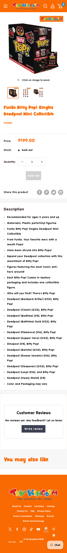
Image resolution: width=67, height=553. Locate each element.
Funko (8, 122)
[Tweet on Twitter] (53, 192)
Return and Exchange (33, 521)
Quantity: (10, 161)
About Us (16, 506)
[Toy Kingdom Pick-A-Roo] (12, 541)
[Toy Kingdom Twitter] (10, 528)
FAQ (32, 511)
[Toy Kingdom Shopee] (53, 535)
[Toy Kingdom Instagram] (24, 528)
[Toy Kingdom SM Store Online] (46, 529)
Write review (33, 428)
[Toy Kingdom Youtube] (38, 528)
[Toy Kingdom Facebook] (17, 528)
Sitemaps (39, 516)
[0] (60, 6)
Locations (39, 506)
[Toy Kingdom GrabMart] (21, 541)
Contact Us (22, 511)
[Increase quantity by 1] (42, 162)
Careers (28, 506)
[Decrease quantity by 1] (22, 162)
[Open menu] (5, 6)
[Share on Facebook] (39, 192)
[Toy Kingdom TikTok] (31, 528)
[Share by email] (60, 192)
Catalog (51, 506)
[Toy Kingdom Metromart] (53, 528)
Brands (50, 516)
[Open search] (45, 6)
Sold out (33, 175)
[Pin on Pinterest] (46, 192)
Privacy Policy (43, 511)
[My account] (53, 6)
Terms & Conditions (22, 516)
